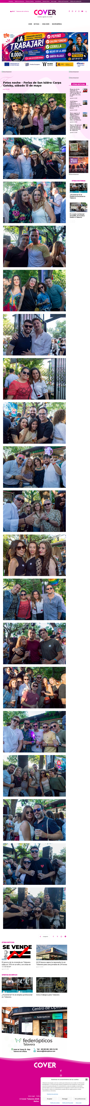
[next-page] (6, 1001)
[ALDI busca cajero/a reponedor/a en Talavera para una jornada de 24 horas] (51, 952)
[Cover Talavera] (45, 1065)
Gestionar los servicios (52, 1094)
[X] (57, 936)
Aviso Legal (78, 1102)
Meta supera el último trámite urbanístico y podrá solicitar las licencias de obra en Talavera (75, 116)
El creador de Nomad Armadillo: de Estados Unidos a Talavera (77, 215)
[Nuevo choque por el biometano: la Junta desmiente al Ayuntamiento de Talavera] (85, 126)
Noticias (4, 959)
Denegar (65, 1099)
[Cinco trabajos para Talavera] (51, 985)
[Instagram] (72, 11)
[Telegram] (65, 936)
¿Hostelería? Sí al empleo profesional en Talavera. (77, 196)
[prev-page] (3, 1001)
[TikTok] (76, 11)
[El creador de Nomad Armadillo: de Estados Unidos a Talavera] (78, 207)
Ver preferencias (80, 1099)
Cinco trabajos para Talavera (47, 995)
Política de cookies (55, 1102)
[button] (86, 1079)
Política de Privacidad (67, 1102)
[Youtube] (82, 11)
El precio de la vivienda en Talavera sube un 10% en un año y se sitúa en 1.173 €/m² (16, 964)
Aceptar (49, 1099)
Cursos (71, 192)
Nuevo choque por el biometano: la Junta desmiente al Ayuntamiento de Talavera (76, 127)
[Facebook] (69, 11)
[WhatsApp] (79, 11)
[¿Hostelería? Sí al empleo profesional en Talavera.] (17, 985)
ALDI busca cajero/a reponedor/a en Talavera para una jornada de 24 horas (51, 963)
